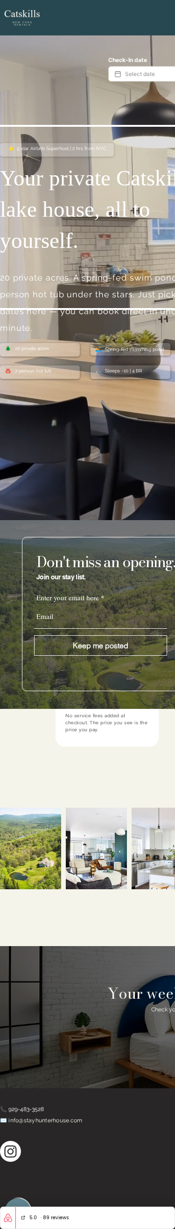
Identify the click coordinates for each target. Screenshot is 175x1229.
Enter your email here (67, 597)
